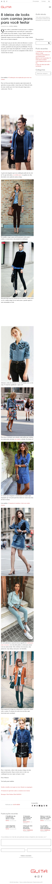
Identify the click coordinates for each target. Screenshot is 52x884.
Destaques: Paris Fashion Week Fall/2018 (11, 794)
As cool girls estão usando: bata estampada (45, 827)
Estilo (7, 820)
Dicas (24, 821)
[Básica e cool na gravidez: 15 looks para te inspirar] (37, 818)
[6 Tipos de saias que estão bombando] (20, 828)
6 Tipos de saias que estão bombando (27, 827)
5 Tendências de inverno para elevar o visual (10, 817)
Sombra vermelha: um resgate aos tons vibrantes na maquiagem (16, 787)
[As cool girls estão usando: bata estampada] (37, 828)
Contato (44, 1)
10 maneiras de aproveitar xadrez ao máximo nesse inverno (15, 790)
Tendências (30, 830)
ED (41, 882)
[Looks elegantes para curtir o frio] (3, 827)
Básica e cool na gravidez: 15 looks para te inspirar (45, 817)
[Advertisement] (17, 65)
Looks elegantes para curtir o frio (10, 826)
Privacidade (36, 1)
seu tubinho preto (17, 175)
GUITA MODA (16, 804)
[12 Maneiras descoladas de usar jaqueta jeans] (20, 819)
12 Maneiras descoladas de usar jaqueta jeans (27, 818)
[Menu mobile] (50, 7)
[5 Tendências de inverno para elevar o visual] (3, 818)
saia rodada (17, 439)
